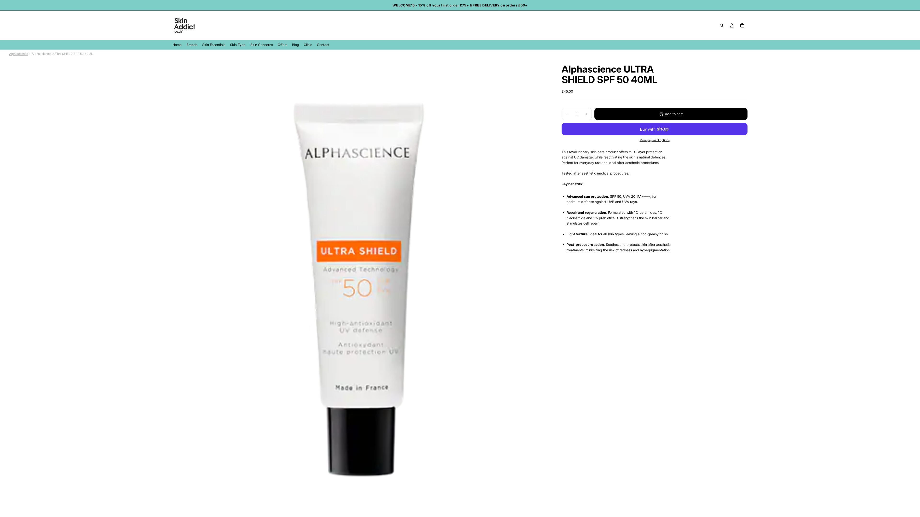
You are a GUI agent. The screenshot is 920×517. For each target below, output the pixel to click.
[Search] (721, 25)
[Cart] (742, 25)
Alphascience (18, 54)
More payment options (655, 140)
